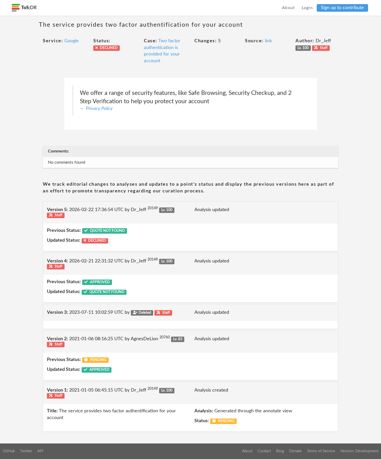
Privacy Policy (99, 108)
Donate (295, 451)
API (40, 451)
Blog (280, 451)
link (268, 41)
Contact (264, 451)
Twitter (26, 451)
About (288, 8)
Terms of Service (321, 451)
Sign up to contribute (342, 7)
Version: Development (359, 451)
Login (307, 8)
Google (71, 41)
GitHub (9, 451)
